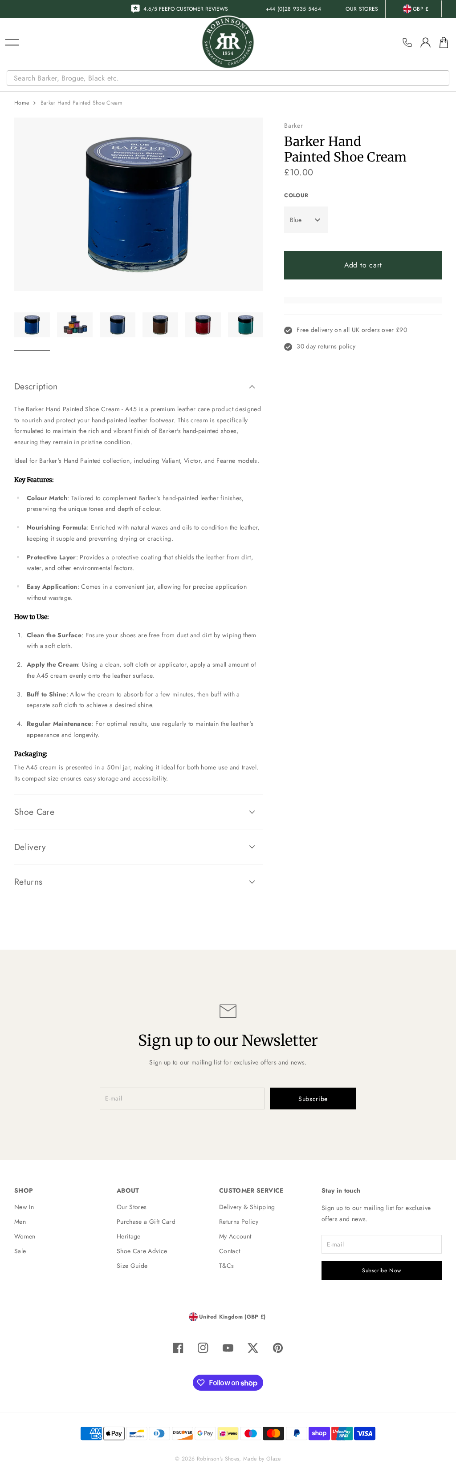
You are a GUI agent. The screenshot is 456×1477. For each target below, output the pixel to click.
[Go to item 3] (117, 330)
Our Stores (132, 1206)
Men (20, 1221)
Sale (20, 1250)
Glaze (273, 1459)
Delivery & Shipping (247, 1206)
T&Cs (226, 1265)
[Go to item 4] (160, 330)
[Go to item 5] (203, 330)
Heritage (129, 1236)
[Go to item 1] (32, 330)
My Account (235, 1236)
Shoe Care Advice (142, 1250)
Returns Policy (238, 1221)
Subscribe (313, 1098)
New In (24, 1206)
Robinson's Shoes (218, 1459)
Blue (295, 219)
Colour (296, 195)
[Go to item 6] (246, 330)
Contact (229, 1250)
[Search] (443, 78)
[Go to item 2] (75, 330)
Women (25, 1236)
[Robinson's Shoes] (228, 42)
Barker (293, 125)
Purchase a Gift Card (146, 1221)
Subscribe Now (381, 1271)
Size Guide (132, 1265)
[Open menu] (12, 42)
